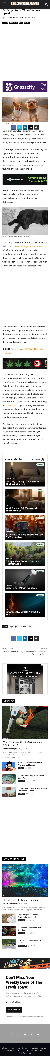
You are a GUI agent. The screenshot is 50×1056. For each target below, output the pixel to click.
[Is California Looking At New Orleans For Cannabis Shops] (9, 792)
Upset (30, 626)
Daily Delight (13, 22)
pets (16, 626)
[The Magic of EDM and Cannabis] (25, 880)
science (23, 626)
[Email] (30, 127)
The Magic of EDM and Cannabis (20, 900)
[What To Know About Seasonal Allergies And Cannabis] (9, 766)
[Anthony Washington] (4, 17)
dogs (11, 626)
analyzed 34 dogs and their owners (28, 246)
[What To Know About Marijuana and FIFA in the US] (25, 722)
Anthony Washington (15, 17)
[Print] (36, 127)
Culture (5, 22)
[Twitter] (19, 127)
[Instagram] (18, 1034)
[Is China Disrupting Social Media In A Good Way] (9, 779)
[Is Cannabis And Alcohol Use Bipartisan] (9, 931)
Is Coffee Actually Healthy (12, 652)
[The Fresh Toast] (24, 3)
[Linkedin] (25, 127)
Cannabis (22, 781)
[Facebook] (13, 127)
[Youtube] (38, 1034)
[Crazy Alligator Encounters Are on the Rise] (9, 944)
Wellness (26, 22)
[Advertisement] (25, 50)
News (20, 22)
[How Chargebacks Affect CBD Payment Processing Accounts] (9, 918)
